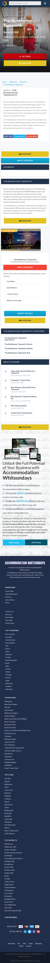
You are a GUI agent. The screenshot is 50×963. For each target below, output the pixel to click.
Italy (6, 646)
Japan (7, 680)
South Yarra (8, 902)
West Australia (9, 722)
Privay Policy (9, 623)
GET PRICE (26, 56)
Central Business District (13, 858)
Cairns (6, 807)
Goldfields (8, 765)
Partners (8, 597)
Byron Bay (8, 813)
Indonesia (8, 683)
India (7, 666)
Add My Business (11, 594)
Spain (7, 651)
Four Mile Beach (10, 905)
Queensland (8, 710)
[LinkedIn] (25, 931)
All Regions (8, 701)
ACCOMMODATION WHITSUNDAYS (25, 562)
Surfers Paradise (10, 850)
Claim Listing (19, 136)
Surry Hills (8, 908)
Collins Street (9, 882)
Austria (8, 678)
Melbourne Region (11, 713)
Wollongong (8, 810)
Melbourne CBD (10, 847)
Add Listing (36, 542)
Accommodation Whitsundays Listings (25, 961)
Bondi (6, 876)
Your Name (11, 281)
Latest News (10, 600)
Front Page (9, 617)
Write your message (14, 300)
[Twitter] (30, 931)
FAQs (7, 603)
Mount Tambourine (11, 831)
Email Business (31, 136)
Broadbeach (8, 864)
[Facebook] (34, 931)
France (7, 649)
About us (8, 614)
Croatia (8, 657)
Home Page (9, 591)
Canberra (7, 799)
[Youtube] (39, 931)
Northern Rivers (10, 725)
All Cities (7, 778)
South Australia (10, 727)
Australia (8, 637)
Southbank (8, 856)
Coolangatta (8, 890)
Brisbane (7, 793)
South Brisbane (10, 887)
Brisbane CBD (9, 870)
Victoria (7, 707)
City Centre (8, 893)
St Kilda (7, 879)
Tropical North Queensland (14, 748)
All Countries (10, 634)
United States (10, 640)
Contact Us (9, 611)
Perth (6, 787)
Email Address (12, 288)
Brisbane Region (10, 739)
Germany (8, 654)
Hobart (7, 828)
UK (19, 943)
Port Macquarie (10, 825)
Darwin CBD (8, 867)
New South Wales (10, 704)
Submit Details (25, 313)
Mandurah (8, 822)
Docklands (8, 896)
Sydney (7, 781)
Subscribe (8, 620)
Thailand (8, 686)
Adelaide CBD (9, 861)
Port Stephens (9, 745)
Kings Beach (8, 884)
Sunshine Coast (10, 733)
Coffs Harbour (9, 833)
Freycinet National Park (12, 911)
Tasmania (7, 736)
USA (24, 943)
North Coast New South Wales (15, 719)
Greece (8, 669)
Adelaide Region (10, 762)
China (21, 946)
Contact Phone (12, 294)
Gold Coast (8, 790)
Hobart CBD (8, 873)
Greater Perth (9, 742)
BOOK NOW (26, 63)
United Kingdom (11, 660)
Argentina (9, 689)
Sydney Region (9, 716)
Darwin (7, 802)
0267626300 (11, 45)
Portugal (8, 675)
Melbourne (8, 784)
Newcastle (8, 805)
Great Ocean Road (11, 768)
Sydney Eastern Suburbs (13, 853)
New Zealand (10, 643)
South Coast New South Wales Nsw (17, 730)
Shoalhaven (8, 754)
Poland (7, 672)
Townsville (8, 819)
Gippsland (8, 756)
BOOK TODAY (8, 136)
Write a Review (25, 160)
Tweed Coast (9, 759)
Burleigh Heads (9, 899)
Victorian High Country (12, 751)
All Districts (8, 844)
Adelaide (7, 796)
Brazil (7, 663)
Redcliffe (7, 816)
